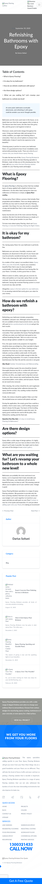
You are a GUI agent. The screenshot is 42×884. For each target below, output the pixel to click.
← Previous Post (7, 511)
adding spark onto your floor (11, 505)
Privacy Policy (26, 813)
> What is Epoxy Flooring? (11, 76)
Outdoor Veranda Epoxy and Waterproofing (24, 364)
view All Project (22, 720)
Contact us (34, 500)
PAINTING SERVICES (27, 839)
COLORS (24, 810)
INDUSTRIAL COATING (28, 828)
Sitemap (5, 817)
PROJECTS (24, 806)
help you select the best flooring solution (22, 164)
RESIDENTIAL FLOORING (10, 828)
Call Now (21, 849)
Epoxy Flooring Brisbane (29, 157)
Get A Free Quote (21, 880)
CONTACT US (6, 813)
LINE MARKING (7, 825)
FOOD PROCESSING (9, 832)
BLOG (4, 810)
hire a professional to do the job (20, 324)
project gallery (27, 447)
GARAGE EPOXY (7, 836)
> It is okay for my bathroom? (12, 81)
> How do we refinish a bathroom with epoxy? (18, 86)
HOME (4, 806)
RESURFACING (7, 839)
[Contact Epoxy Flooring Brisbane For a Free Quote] (15, 858)
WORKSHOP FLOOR (28, 832)
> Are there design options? (12, 90)
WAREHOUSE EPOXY (28, 825)
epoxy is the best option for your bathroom (24, 289)
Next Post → (35, 511)
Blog (13, 28)
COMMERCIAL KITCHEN (29, 836)
